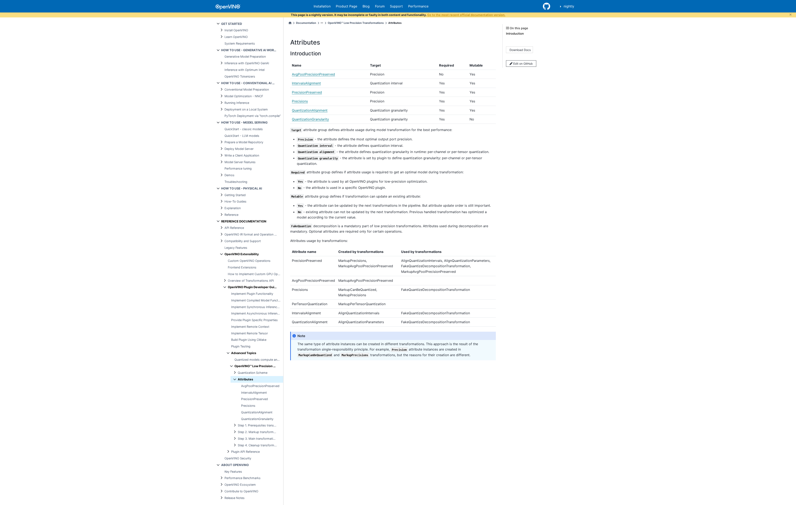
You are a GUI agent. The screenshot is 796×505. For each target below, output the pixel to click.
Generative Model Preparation (245, 56)
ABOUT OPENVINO (235, 465)
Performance (418, 6)
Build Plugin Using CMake (248, 339)
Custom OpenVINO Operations (249, 260)
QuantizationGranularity (257, 419)
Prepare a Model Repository (243, 142)
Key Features (233, 471)
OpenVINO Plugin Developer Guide (253, 287)
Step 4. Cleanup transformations (260, 445)
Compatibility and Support (242, 241)
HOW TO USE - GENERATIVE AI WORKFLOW (252, 50)
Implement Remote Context (250, 326)
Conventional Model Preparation (246, 89)
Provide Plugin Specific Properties (254, 320)
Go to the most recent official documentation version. (466, 15)
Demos (229, 175)
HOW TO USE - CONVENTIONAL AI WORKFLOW (252, 83)
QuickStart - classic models (243, 129)
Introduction (515, 33)
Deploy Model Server (239, 149)
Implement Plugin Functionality (252, 293)
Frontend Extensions (242, 267)
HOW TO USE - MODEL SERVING (244, 122)
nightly (569, 6)
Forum (380, 6)
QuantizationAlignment (256, 412)
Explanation (232, 208)
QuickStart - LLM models (241, 135)
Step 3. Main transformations (258, 438)
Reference (231, 214)
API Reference (234, 227)
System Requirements (239, 43)
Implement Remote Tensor (249, 333)
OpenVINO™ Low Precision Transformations (258, 366)
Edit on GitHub (522, 63)
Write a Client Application (241, 155)
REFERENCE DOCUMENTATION (243, 221)
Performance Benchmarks (242, 478)
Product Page (346, 6)
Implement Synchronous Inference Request (257, 307)
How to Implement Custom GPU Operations (255, 274)
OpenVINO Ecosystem (240, 484)
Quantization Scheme (252, 372)
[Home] (290, 23)
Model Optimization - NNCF (243, 96)
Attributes (245, 379)
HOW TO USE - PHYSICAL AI (241, 188)
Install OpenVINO (236, 30)
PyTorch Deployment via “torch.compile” (252, 116)
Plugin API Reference (245, 451)
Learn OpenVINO (236, 37)
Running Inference (236, 102)
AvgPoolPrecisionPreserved (260, 386)
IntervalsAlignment (254, 392)
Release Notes (234, 498)
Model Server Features (240, 162)
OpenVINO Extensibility (241, 254)
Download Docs (520, 49)
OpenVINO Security (237, 458)
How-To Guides (235, 201)
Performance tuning (238, 168)
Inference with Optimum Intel (244, 70)
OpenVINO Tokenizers (239, 76)
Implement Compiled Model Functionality (257, 300)
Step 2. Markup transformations (260, 432)
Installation (322, 6)
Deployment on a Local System (246, 109)
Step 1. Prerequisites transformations (260, 425)
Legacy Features (235, 247)
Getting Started (235, 195)
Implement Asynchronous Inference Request (257, 313)
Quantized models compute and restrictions (258, 359)
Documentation (306, 22)
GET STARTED (231, 23)
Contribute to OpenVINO (241, 491)
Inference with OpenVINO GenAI (246, 63)
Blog (366, 6)
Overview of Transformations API (251, 280)
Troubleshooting (235, 181)
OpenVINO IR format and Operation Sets (252, 234)
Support (396, 6)
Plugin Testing (240, 346)
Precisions (248, 405)
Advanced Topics (243, 353)
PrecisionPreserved (254, 399)
